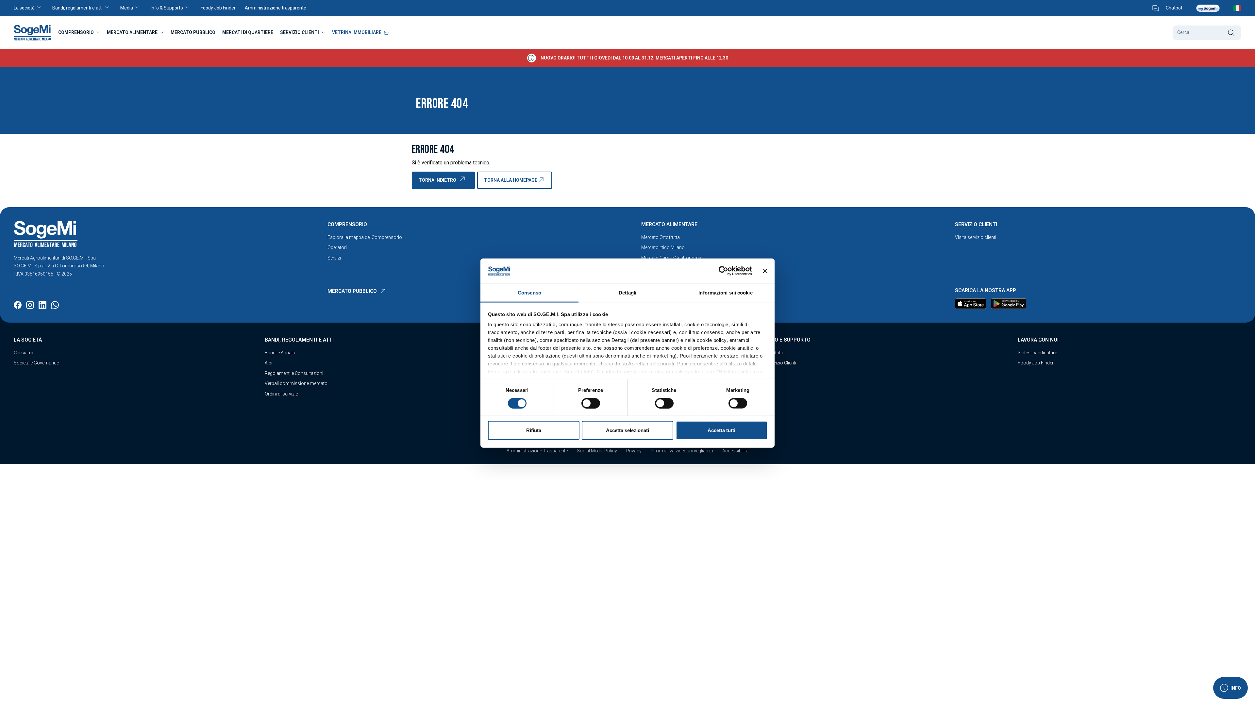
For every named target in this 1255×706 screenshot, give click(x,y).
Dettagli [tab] (628, 292)
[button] (31, 8)
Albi (268, 362)
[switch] (590, 403)
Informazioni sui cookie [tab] (725, 292)
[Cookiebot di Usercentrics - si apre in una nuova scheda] (723, 271)
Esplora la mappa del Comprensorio (364, 237)
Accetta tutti (721, 430)
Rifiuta (533, 430)
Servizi (334, 258)
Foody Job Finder (1036, 362)
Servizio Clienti (781, 362)
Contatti (775, 352)
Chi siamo (24, 352)
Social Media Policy (597, 450)
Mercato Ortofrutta (660, 237)
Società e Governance (36, 362)
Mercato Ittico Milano (663, 247)
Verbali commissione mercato (296, 383)
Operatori (337, 247)
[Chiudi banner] (765, 271)
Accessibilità (735, 450)
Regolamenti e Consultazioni (294, 373)
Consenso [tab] (529, 292)
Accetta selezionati (627, 430)
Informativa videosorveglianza (682, 450)
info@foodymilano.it (126, 265)
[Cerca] (1231, 33)
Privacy (634, 450)
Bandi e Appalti (280, 352)
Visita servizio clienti (975, 237)
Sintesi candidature (1037, 352)
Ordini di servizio (281, 393)
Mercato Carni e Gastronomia (671, 258)
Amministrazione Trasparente (537, 450)
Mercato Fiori (655, 268)
